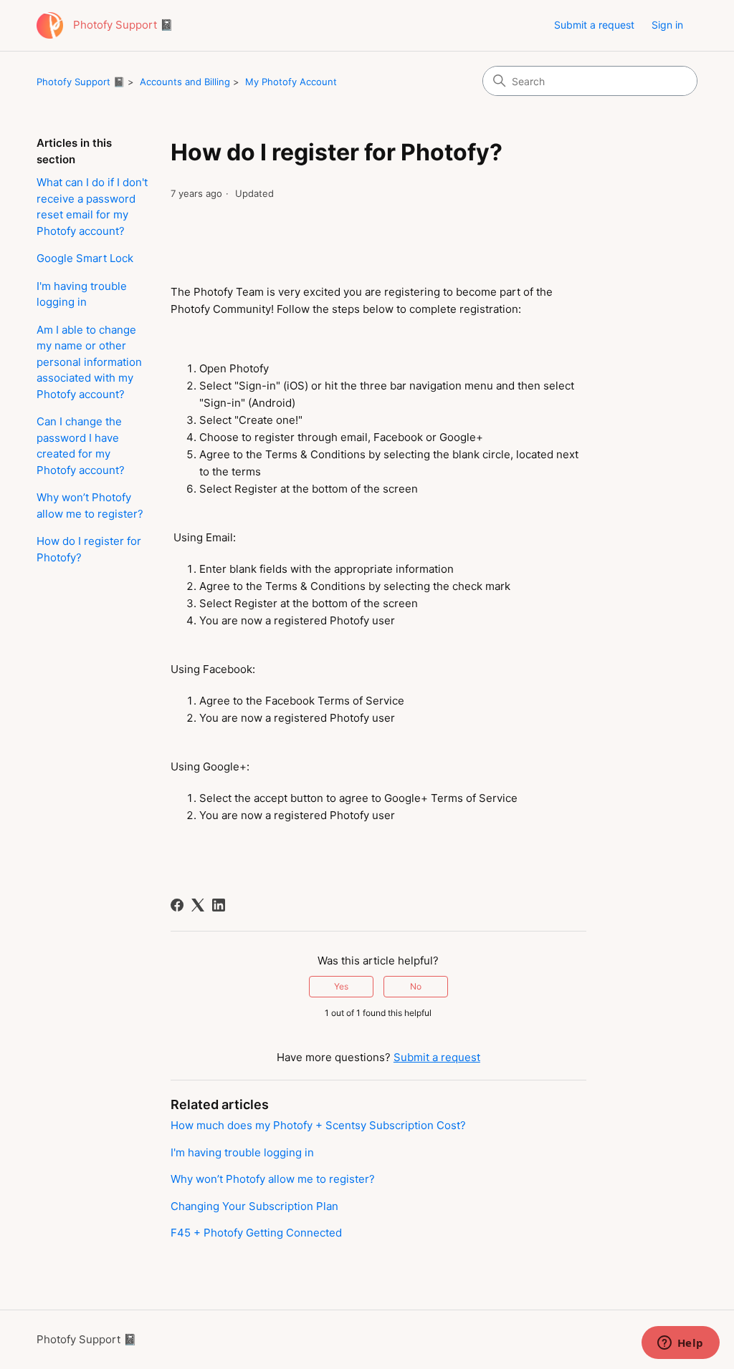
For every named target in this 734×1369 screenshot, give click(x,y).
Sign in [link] (667, 25)
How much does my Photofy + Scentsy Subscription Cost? (318, 1125)
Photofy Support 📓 (81, 81)
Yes (341, 986)
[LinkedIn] (218, 905)
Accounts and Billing (185, 81)
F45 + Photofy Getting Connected (256, 1232)
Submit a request (594, 25)
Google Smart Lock (85, 258)
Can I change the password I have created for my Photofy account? (81, 446)
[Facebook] (177, 905)
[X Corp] (197, 905)
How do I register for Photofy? (89, 549)
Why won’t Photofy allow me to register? (90, 505)
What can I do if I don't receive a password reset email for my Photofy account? (92, 206)
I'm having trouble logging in (82, 294)
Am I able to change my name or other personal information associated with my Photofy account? (89, 362)
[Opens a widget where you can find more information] (680, 1344)
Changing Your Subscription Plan (254, 1206)
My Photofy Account (291, 81)
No (415, 986)
